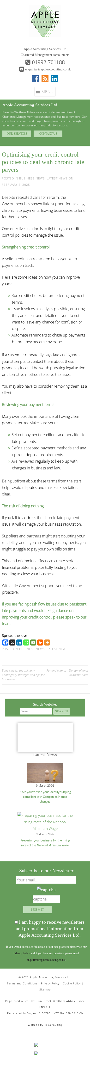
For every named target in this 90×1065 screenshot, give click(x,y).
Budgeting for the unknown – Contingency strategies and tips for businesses (23, 674)
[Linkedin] (19, 642)
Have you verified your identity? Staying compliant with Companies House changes (45, 797)
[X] (12, 642)
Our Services (17, 133)
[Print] (40, 642)
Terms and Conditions (22, 983)
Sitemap (45, 989)
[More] (47, 642)
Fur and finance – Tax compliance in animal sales (67, 672)
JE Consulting (53, 1024)
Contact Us (48, 133)
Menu (48, 91)
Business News (32, 178)
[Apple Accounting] (45, 20)
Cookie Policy (72, 983)
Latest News (57, 178)
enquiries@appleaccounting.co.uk (48, 69)
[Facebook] (5, 642)
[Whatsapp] (26, 642)
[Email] (33, 642)
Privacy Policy (21, 953)
